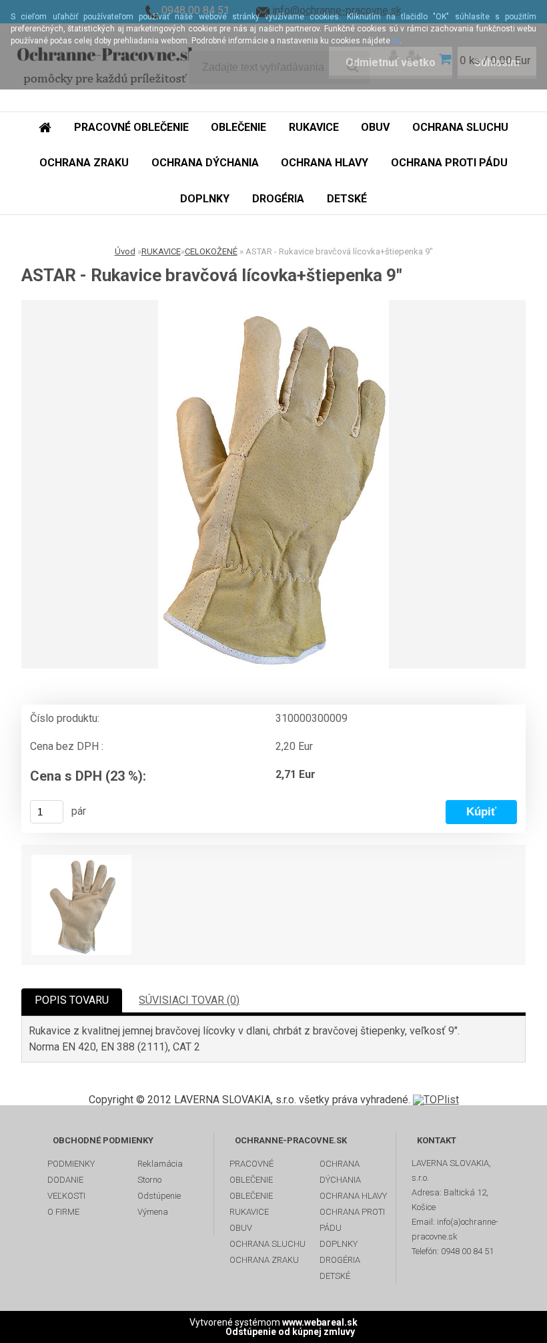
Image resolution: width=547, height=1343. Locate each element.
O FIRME (63, 1212)
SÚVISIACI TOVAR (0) (189, 1000)
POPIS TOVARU (72, 1000)
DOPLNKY (339, 1244)
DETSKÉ (335, 1276)
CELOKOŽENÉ (211, 251)
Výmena (152, 1212)
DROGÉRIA (340, 1260)
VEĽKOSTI (66, 1196)
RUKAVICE (161, 251)
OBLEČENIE (251, 1196)
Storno (149, 1180)
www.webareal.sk (320, 1322)
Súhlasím (497, 62)
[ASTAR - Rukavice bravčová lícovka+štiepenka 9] (273, 484)
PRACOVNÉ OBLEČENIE (251, 1172)
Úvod (125, 251)
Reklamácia (160, 1164)
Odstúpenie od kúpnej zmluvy (290, 1331)
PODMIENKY (71, 1164)
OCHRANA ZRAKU (264, 1260)
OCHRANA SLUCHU (267, 1244)
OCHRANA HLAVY (353, 1196)
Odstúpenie (159, 1196)
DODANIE (65, 1180)
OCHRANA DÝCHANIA (340, 1172)
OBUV (240, 1228)
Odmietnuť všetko (391, 62)
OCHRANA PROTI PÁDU (352, 1220)
